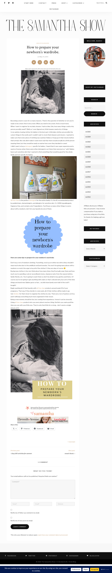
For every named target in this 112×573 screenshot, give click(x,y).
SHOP (64, 3)
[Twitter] (8, 3)
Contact (42, 3)
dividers (16, 294)
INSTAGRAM (54, 9)
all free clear (41, 288)
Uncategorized (42, 43)
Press (54, 3)
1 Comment (71, 442)
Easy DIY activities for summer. (22, 453)
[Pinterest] (13, 3)
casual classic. (69, 453)
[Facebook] (4, 3)
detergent (28, 146)
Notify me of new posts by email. (22, 521)
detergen (32, 200)
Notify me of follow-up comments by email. (25, 513)
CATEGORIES (78, 3)
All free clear (15, 200)
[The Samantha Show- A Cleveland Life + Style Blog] (56, 25)
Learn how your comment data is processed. (53, 535)
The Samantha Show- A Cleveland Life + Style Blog (58, 562)
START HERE (28, 3)
